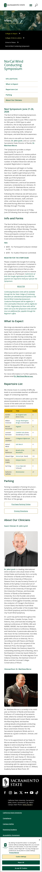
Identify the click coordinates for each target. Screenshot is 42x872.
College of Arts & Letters (13, 38)
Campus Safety (8, 824)
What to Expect (12, 84)
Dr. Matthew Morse (21, 376)
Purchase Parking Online (21, 504)
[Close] (39, 840)
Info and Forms (12, 79)
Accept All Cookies (21, 868)
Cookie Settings (21, 856)
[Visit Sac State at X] (21, 792)
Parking (9, 95)
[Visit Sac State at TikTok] (37, 792)
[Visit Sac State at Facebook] (5, 792)
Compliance (7, 818)
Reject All (21, 862)
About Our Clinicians (14, 100)
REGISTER (21, 286)
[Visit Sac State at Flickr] (26, 792)
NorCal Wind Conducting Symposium (17, 46)
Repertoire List (12, 89)
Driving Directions (21, 511)
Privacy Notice (14, 852)
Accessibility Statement (11, 835)
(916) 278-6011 (28, 805)
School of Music (10, 42)
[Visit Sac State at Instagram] (10, 792)
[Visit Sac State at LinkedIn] (15, 792)
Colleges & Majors (11, 34)
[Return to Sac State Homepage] (14, 5)
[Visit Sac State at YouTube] (31, 792)
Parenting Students (10, 830)
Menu (33, 5)
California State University (12, 813)
